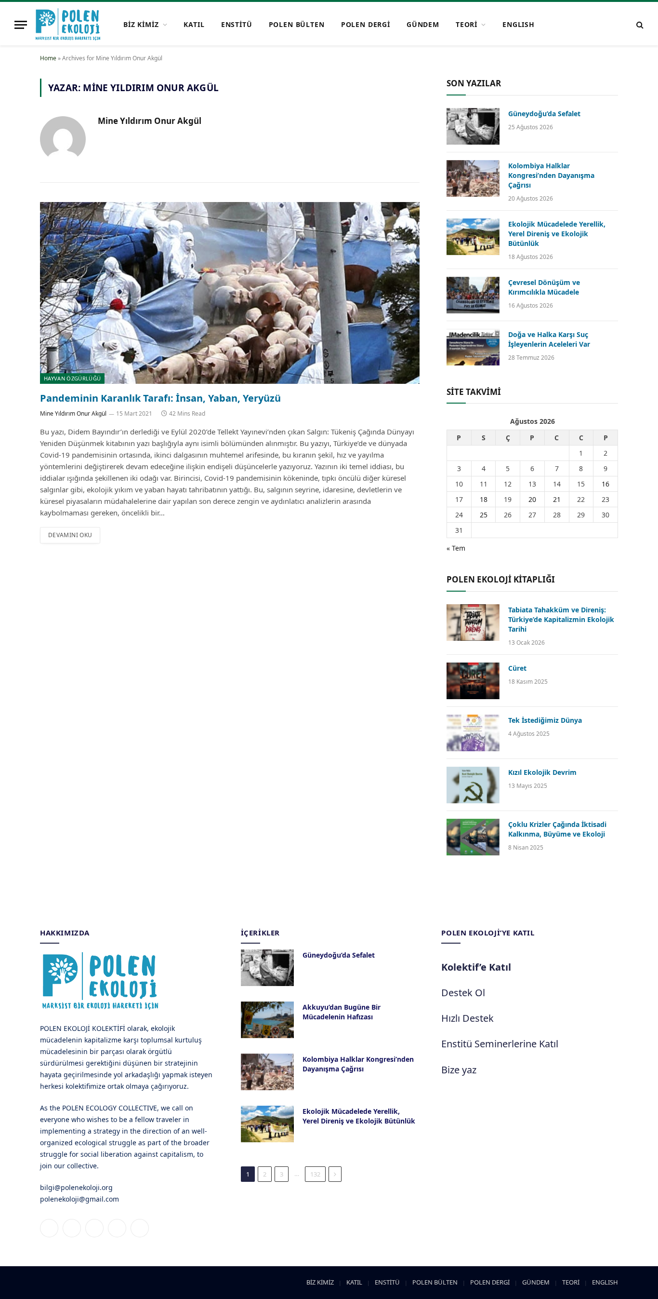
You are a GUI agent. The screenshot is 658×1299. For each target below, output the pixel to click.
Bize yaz (458, 1069)
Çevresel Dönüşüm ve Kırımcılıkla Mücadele (544, 287)
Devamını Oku (70, 535)
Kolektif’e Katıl (476, 967)
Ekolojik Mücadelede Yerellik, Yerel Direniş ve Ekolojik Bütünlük (556, 233)
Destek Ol (463, 992)
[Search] (639, 25)
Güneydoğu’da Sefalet (544, 113)
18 (483, 499)
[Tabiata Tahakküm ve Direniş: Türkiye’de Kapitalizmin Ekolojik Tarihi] (473, 622)
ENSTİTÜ (236, 24)
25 (483, 514)
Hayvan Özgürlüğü (72, 378)
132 (315, 1174)
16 (605, 483)
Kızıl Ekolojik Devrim (542, 772)
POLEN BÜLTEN (297, 24)
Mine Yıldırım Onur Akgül (149, 121)
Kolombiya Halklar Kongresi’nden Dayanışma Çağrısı (551, 175)
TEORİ (466, 24)
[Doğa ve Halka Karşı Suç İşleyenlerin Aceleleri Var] (473, 347)
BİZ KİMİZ (141, 24)
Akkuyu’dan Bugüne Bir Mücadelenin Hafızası (342, 1011)
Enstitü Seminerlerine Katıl (499, 1043)
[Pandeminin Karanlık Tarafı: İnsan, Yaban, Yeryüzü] (230, 293)
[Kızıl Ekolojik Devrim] (473, 785)
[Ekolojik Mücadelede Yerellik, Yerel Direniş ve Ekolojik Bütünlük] (473, 236)
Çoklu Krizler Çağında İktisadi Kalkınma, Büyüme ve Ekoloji (557, 829)
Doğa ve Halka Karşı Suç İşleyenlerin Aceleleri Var (549, 339)
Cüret (517, 668)
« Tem (456, 548)
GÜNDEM (423, 24)
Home (48, 58)
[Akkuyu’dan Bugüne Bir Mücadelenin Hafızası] (267, 1019)
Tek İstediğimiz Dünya (545, 720)
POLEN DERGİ (365, 24)
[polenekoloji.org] (68, 24)
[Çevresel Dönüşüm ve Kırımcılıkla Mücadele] (473, 295)
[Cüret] (473, 681)
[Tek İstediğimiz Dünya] (473, 733)
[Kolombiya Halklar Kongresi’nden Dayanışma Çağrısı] (473, 178)
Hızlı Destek (467, 1018)
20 (532, 499)
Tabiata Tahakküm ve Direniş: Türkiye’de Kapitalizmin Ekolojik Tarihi (561, 619)
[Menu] (20, 25)
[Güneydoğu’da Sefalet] (473, 126)
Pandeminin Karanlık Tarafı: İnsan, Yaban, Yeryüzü (160, 398)
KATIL (194, 24)
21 (557, 499)
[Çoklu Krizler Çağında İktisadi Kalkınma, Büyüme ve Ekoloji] (473, 837)
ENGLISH (518, 24)
